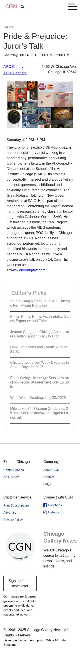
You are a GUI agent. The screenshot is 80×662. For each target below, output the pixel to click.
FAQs (47, 484)
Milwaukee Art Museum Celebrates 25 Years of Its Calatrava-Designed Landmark (39, 413)
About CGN (51, 469)
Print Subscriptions (16, 505)
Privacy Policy (13, 519)
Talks (8, 27)
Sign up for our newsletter (20, 583)
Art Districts (11, 476)
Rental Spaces (13, 469)
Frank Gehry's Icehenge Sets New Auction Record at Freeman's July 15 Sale (39, 382)
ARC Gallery (13, 67)
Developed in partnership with (36, 642)
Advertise (9, 512)
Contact (48, 476)
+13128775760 (15, 73)
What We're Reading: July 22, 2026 (38, 398)
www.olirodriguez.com (27, 270)
